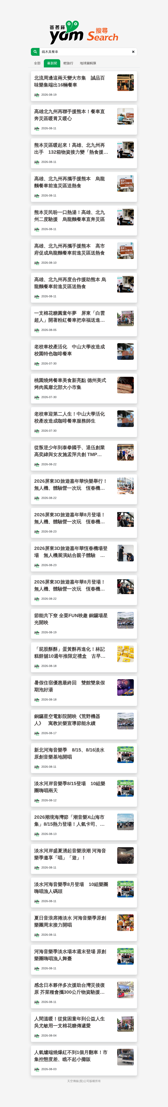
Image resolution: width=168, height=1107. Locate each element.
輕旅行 (68, 63)
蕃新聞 (52, 63)
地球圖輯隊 (88, 63)
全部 (37, 63)
